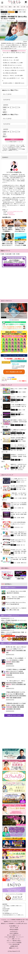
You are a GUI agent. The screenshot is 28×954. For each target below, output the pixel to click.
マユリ (7, 673)
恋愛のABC (24, 498)
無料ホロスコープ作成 (16, 412)
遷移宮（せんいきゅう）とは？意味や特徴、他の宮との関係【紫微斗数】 (18, 514)
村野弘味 (19, 467)
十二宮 (3, 519)
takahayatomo (12, 214)
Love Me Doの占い (14, 931)
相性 (22, 459)
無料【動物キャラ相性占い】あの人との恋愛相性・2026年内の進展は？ (19, 421)
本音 (20, 11)
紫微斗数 (22, 517)
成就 (8, 509)
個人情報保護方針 (13, 149)
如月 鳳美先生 (14, 361)
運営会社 (3, 923)
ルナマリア (8, 661)
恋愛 (11, 434)
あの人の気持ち (11, 11)
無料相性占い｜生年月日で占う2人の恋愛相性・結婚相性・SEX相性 (18, 456)
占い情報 (23, 489)
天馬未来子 (8, 650)
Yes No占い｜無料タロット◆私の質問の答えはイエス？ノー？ (13, 314)
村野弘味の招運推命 (14, 929)
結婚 (14, 6)
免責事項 (6, 921)
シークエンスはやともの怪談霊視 (14, 942)
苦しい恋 (22, 673)
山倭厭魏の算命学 (14, 946)
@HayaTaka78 (10, 212)
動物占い (12, 393)
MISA (7, 695)
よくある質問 (17, 923)
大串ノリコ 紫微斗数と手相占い (14, 940)
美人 (17, 489)
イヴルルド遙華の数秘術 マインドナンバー (14, 936)
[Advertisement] (14, 283)
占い (16, 11)
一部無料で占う (14, 139)
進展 (24, 11)
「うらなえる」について (5, 919)
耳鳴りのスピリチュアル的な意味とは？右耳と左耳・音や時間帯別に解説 (18, 504)
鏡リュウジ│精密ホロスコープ (14, 935)
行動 (11, 697)
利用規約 (13, 919)
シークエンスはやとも (22, 20)
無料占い (10, 6)
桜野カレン (8, 684)
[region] (14, 312)
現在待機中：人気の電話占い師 (15, 358)
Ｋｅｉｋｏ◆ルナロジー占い (14, 938)
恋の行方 (19, 697)
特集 (19, 414)
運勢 (15, 517)
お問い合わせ (24, 923)
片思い (18, 6)
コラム (6, 6)
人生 (16, 469)
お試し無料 (4, 14)
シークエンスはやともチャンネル (15, 211)
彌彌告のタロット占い (14, 948)
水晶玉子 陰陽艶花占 (14, 933)
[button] (14, 311)
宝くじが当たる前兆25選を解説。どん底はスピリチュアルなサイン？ (19, 524)
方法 (22, 507)
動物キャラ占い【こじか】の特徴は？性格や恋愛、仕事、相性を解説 (18, 559)
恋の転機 (14, 697)
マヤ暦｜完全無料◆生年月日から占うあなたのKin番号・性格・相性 (18, 406)
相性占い (12, 459)
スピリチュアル (4, 509)
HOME (2, 6)
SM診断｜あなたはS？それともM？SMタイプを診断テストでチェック (18, 541)
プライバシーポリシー (13, 921)
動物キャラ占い (23, 535)
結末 (7, 652)
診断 (11, 489)
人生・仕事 (23, 6)
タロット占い (3, 317)
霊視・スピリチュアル (14, 673)
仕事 (23, 467)
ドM (2, 546)
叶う (11, 509)
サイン (15, 507)
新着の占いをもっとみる (14, 715)
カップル (15, 498)
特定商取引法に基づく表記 (22, 919)
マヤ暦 (24, 409)
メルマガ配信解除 (10, 923)
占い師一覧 (21, 921)
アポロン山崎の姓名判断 (14, 944)
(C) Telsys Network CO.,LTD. (14, 951)
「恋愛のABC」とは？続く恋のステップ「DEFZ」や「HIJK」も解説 (18, 495)
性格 (20, 489)
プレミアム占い (4, 11)
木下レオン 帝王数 (14, 927)
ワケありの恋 (9, 675)
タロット (16, 401)
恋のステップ (4, 499)
